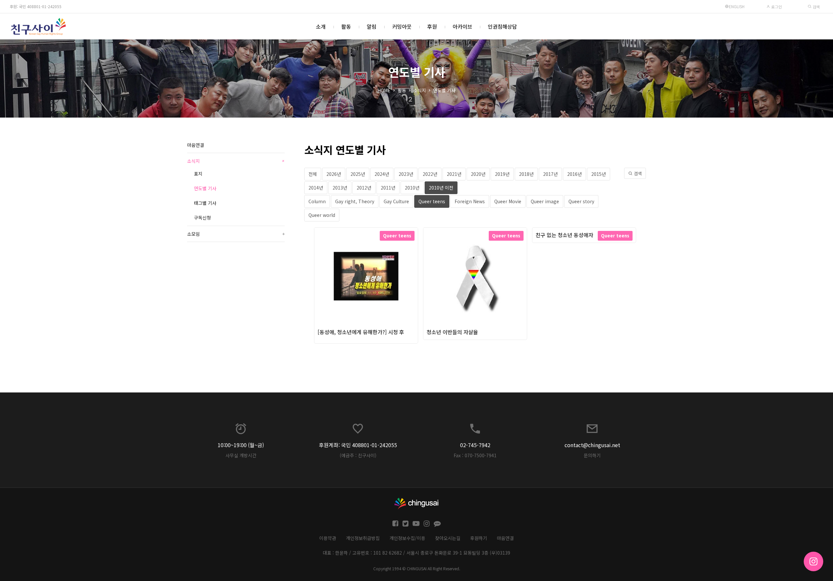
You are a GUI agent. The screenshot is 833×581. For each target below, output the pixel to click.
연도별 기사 (444, 90)
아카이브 (462, 26)
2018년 (526, 174)
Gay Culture (396, 201)
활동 (346, 26)
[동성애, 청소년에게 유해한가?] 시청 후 (361, 332)
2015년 (598, 174)
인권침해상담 (502, 26)
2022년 (430, 174)
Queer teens (431, 201)
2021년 (454, 174)
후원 (432, 26)
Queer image (545, 201)
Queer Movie (507, 201)
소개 (321, 26)
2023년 (406, 174)
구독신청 (202, 217)
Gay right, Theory (354, 201)
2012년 (364, 187)
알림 (371, 26)
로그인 (776, 6)
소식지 (419, 90)
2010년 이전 (441, 187)
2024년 (382, 174)
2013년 (340, 187)
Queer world (321, 215)
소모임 (236, 234)
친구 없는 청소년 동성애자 (564, 235)
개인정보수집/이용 (407, 538)
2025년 (357, 174)
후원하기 (478, 538)
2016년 (574, 174)
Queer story (581, 201)
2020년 (478, 174)
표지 (198, 173)
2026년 (333, 174)
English (736, 6)
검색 (816, 6)
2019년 (502, 174)
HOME (383, 90)
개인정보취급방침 (363, 538)
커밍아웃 (402, 26)
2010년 (412, 187)
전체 (312, 174)
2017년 (550, 174)
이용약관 (327, 538)
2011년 (388, 187)
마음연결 (195, 145)
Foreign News (470, 201)
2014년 (315, 187)
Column (317, 201)
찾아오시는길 (447, 538)
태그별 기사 (205, 203)
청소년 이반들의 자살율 (452, 332)
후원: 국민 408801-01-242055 (35, 6)
